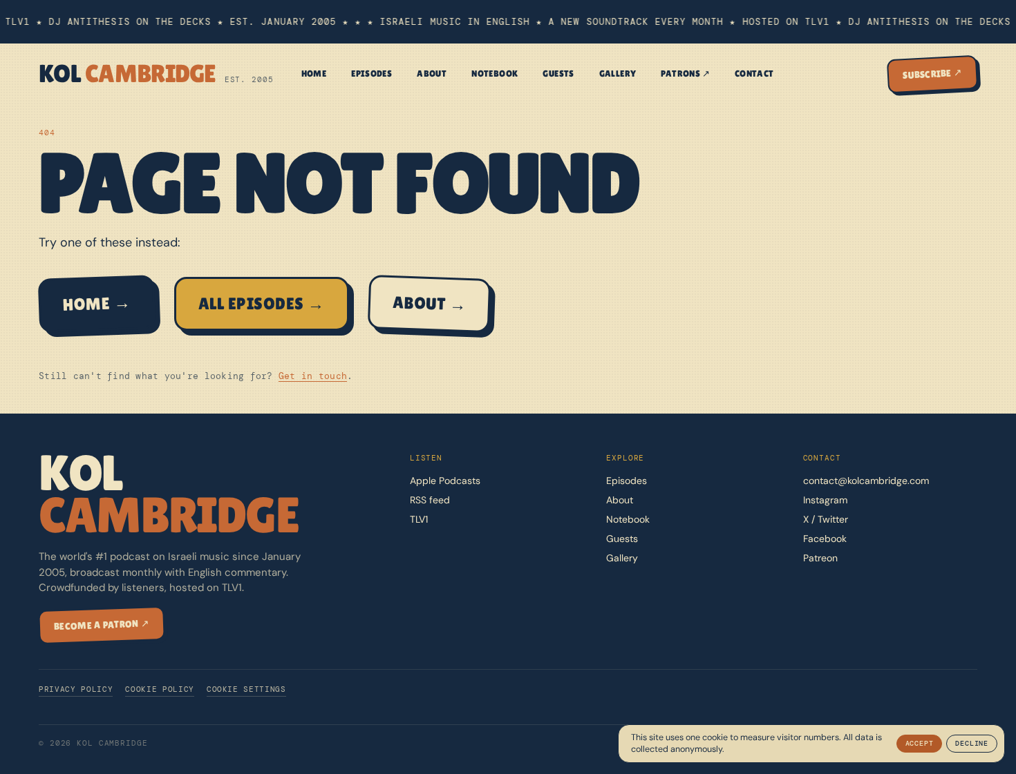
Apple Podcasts (445, 480)
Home (314, 73)
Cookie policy (159, 689)
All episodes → (261, 303)
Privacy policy (76, 689)
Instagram (825, 500)
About (431, 73)
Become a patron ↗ (101, 625)
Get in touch (313, 376)
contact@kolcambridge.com (866, 480)
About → (429, 303)
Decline (971, 743)
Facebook (825, 538)
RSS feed (430, 500)
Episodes (371, 73)
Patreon (820, 558)
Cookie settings (246, 689)
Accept (919, 743)
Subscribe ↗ (933, 73)
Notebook (494, 73)
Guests (558, 73)
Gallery (618, 73)
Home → (97, 303)
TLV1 (419, 519)
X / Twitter (825, 519)
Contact (754, 73)
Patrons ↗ (685, 73)
